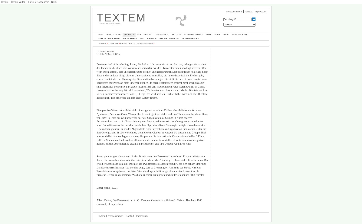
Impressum (260, 11)
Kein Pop (151, 38)
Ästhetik (176, 35)
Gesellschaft (145, 35)
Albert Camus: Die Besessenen (136, 43)
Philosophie (162, 35)
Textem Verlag (18, 2)
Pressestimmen (234, 11)
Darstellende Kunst (109, 38)
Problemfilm (130, 38)
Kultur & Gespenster (38, 2)
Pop (142, 38)
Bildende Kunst (240, 35)
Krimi (217, 35)
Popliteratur (114, 35)
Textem (4, 2)
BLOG (101, 35)
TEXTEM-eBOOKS (190, 38)
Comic (226, 35)
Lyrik (209, 35)
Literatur (129, 35)
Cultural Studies (193, 35)
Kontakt (248, 11)
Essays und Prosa (169, 38)
